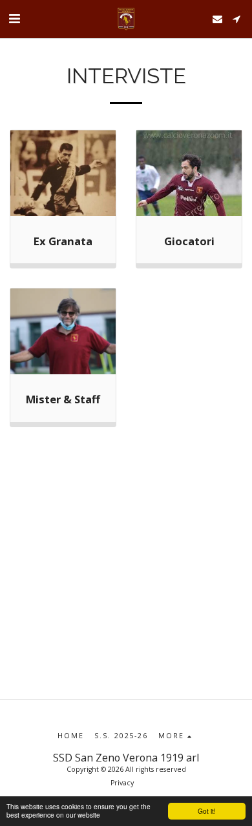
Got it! (207, 811)
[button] (14, 18)
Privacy (122, 782)
